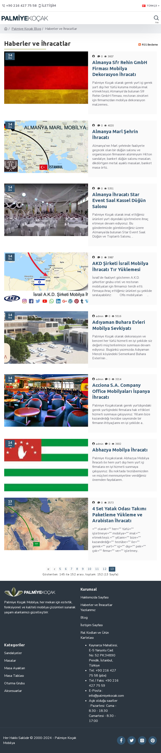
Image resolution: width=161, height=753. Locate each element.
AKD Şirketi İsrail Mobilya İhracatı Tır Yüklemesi (120, 266)
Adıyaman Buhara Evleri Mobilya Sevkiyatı (118, 325)
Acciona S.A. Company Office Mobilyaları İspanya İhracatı (121, 391)
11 (97, 569)
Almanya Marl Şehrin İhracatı (115, 134)
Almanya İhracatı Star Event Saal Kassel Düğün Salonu (119, 200)
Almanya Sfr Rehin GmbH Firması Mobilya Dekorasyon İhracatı (119, 68)
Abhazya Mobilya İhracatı (120, 449)
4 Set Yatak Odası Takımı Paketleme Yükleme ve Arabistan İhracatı (119, 514)
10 (89, 569)
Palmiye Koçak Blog (26, 28)
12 (104, 569)
